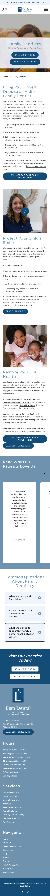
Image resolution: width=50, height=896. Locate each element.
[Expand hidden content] (43, 2)
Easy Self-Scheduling (25, 61)
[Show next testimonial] (44, 473)
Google (27, 891)
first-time (16, 251)
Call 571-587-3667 (25, 55)
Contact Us (6, 9)
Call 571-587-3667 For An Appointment (25, 176)
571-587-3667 (15, 720)
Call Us (2, 9)
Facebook (22, 891)
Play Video (25, 211)
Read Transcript (15, 311)
